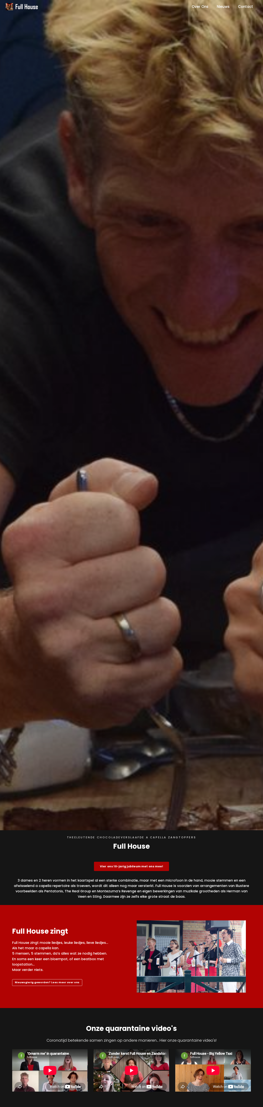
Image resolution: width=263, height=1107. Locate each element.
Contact (245, 6)
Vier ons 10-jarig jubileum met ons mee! (131, 866)
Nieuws (223, 6)
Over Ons (200, 6)
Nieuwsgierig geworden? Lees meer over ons (47, 982)
